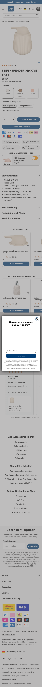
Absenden (21, 356)
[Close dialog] (37, 319)
